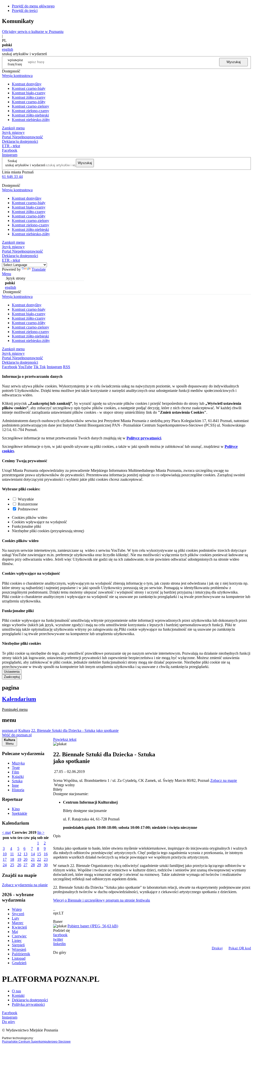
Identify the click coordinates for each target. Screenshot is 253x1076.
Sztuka (17, 781)
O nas (16, 991)
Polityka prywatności (28, 1004)
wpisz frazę (19, 62)
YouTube (25, 367)
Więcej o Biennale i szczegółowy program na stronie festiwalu (101, 900)
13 (25, 854)
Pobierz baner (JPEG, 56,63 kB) (92, 926)
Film (15, 772)
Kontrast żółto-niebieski (30, 115)
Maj (15, 932)
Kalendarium (19, 699)
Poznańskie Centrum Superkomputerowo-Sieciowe (36, 1041)
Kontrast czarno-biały (28, 88)
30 (46, 865)
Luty (15, 918)
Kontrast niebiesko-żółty (31, 120)
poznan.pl (9, 730)
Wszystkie (26, 499)
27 (25, 865)
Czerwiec (19, 936)
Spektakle (19, 813)
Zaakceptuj (12, 677)
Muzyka (18, 763)
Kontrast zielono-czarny (30, 111)
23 (46, 859)
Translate (39, 269)
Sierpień (18, 945)
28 (33, 865)
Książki (18, 776)
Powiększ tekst (64, 739)
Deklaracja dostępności (30, 1000)
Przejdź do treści (25, 10)
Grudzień (19, 963)
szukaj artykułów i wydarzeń (25, 165)
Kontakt (18, 995)
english (7, 49)
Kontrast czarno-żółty (28, 102)
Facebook (9, 150)
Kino (16, 809)
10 (5, 854)
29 (39, 865)
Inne (15, 785)
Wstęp (17, 909)
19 (19, 859)
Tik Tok (39, 367)
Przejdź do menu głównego (33, 6)
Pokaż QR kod (240, 948)
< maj (6, 832)
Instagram (9, 155)
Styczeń (18, 914)
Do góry (59, 952)
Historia (18, 790)
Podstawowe (28, 509)
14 (33, 854)
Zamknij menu (13, 128)
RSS (66, 367)
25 (12, 865)
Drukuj (217, 948)
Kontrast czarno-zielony (30, 106)
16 (46, 854)
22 (39, 859)
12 (19, 854)
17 (5, 859)
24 (5, 865)
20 (25, 859)
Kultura (24, 730)
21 (33, 859)
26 (19, 865)
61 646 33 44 (12, 176)
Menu (6, 274)
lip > (40, 832)
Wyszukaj (234, 62)
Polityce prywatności (143, 438)
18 (12, 859)
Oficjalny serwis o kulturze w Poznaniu (32, 31)
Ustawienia (12, 671)
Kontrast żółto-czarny (28, 97)
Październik (21, 954)
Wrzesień (19, 949)
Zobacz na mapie (223, 780)
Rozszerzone (28, 504)
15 (39, 854)
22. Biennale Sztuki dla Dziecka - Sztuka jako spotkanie (75, 730)
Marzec (17, 923)
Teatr (16, 767)
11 (12, 854)
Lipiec (17, 940)
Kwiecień (19, 927)
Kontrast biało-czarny (28, 93)
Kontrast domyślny (27, 84)
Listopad (18, 958)
